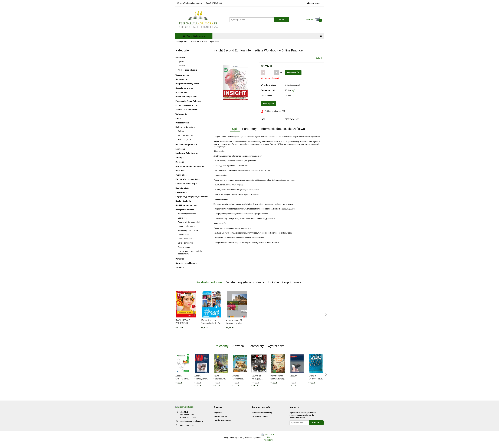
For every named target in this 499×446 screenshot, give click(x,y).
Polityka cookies (220, 416)
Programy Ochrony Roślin (187, 84)
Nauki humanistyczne (185, 205)
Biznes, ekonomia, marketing (189, 166)
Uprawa (181, 62)
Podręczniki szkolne (185, 210)
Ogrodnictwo (181, 92)
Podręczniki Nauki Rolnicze (188, 101)
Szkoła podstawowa (186, 239)
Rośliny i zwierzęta (184, 127)
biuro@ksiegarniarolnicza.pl (191, 421)
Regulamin (218, 412)
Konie (178, 118)
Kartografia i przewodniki (187, 179)
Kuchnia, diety (182, 188)
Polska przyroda (184, 139)
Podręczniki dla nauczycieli (188, 222)
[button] (218, 407)
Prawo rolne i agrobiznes (187, 97)
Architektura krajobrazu (186, 110)
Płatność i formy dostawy (261, 412)
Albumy (179, 157)
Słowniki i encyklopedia (186, 263)
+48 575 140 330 (186, 425)
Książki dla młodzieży (185, 183)
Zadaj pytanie (268, 104)
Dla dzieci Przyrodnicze (186, 144)
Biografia (180, 162)
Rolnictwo (180, 57)
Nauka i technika (183, 201)
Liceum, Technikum (186, 226)
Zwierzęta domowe (185, 135)
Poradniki (180, 259)
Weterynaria (181, 114)
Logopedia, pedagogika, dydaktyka (191, 196)
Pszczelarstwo (182, 123)
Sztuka (179, 267)
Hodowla (181, 66)
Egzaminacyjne (184, 247)
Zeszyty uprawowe (184, 88)
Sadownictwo (181, 79)
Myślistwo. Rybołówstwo (186, 153)
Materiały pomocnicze (187, 214)
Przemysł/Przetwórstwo (186, 105)
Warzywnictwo (182, 75)
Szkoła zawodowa (185, 243)
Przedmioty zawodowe (187, 230)
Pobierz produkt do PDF (275, 111)
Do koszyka (291, 72)
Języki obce (181, 175)
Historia (179, 170)
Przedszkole (183, 235)
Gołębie (181, 131)
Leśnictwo (180, 149)
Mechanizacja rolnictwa (187, 70)
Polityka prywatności (222, 420)
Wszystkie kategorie (195, 36)
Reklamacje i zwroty (259, 416)
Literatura (180, 192)
